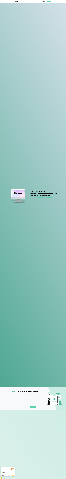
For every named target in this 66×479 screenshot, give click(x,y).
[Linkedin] (43, 1)
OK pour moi (12, 475)
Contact (36, 1)
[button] (1, 478)
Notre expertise (25, 1)
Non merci (3, 475)
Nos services (31, 1)
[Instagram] (44, 1)
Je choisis (8, 475)
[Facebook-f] (42, 1)
